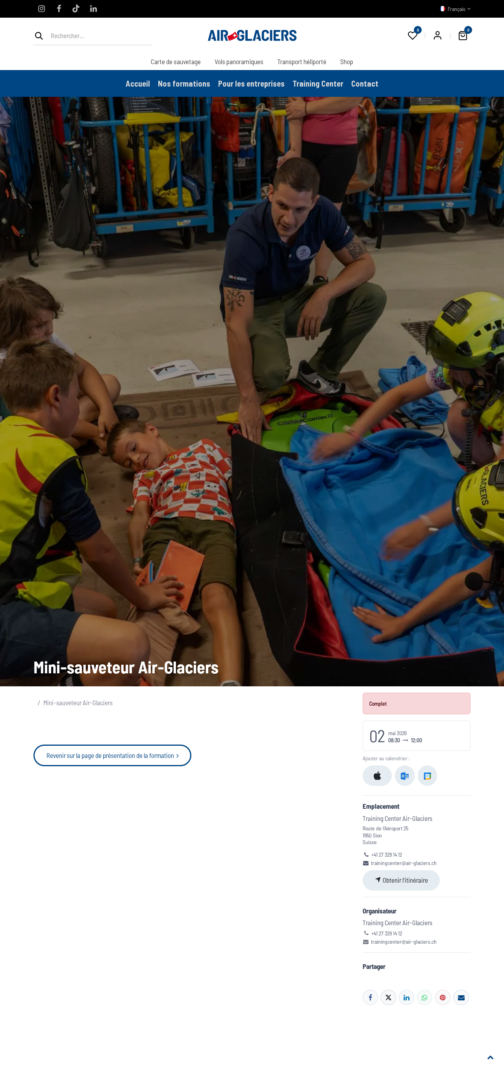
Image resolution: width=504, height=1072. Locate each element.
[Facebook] (59, 9)
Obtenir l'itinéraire (405, 880)
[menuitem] (176, 61)
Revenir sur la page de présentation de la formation (111, 755)
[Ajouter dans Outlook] (404, 775)
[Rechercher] (39, 35)
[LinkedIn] (93, 9)
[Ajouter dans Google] (427, 775)
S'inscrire (437, 35)
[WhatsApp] (424, 997)
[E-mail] (461, 997)
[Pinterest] (442, 997)
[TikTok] (76, 9)
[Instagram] (41, 9)
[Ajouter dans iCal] (377, 775)
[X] (388, 997)
